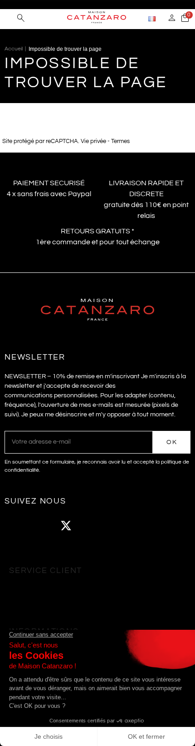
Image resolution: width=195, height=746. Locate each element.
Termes (120, 141)
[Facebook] (16, 525)
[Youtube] (90, 525)
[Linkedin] (140, 525)
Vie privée (93, 141)
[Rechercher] (20, 19)
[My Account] (171, 19)
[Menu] (9, 18)
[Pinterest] (115, 525)
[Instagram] (40, 525)
